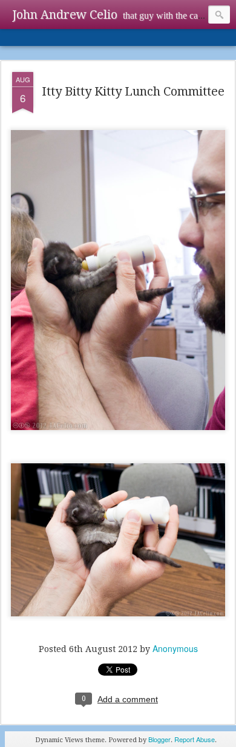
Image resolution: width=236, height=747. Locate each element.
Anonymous (175, 648)
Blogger (159, 739)
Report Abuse (194, 739)
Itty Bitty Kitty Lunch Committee (133, 91)
